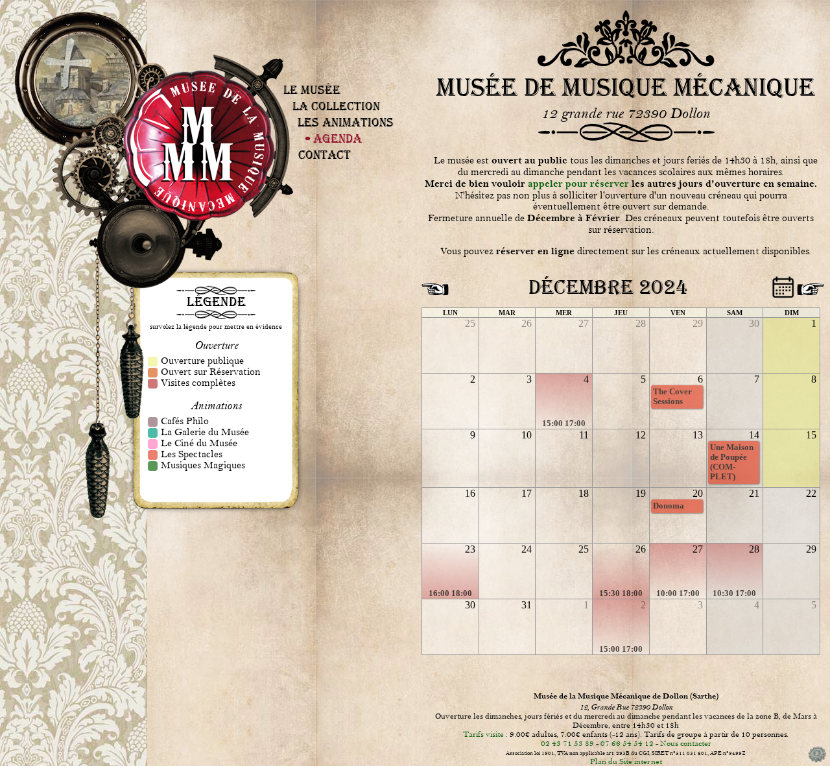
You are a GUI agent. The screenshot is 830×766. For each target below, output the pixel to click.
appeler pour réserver (578, 184)
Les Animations (346, 122)
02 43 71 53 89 (567, 743)
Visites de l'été (332, 50)
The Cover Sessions (672, 396)
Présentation (331, 44)
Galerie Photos (341, 64)
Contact (324, 155)
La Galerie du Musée (347, 80)
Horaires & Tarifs (333, 46)
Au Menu (348, 76)
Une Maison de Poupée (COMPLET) (731, 462)
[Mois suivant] (808, 285)
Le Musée (311, 90)
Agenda (337, 138)
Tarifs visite (483, 734)
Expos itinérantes (341, 62)
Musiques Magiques (347, 86)
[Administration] (817, 761)
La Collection (336, 106)
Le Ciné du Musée (346, 82)
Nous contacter (685, 743)
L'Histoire (340, 60)
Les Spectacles (346, 84)
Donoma (668, 505)
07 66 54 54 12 (627, 743)
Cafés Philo (345, 78)
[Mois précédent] (433, 285)
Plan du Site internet (626, 761)
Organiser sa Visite (333, 48)
